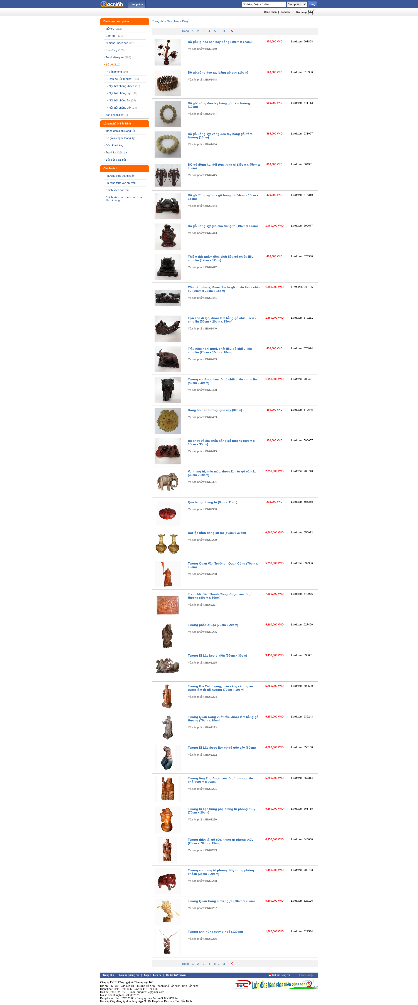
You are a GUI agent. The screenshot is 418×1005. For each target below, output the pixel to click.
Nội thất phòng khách (124, 86)
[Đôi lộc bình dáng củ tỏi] (168, 555)
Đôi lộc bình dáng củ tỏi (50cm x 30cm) (217, 532)
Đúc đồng (115, 50)
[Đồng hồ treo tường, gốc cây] (168, 432)
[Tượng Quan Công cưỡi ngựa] (168, 923)
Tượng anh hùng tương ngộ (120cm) (215, 931)
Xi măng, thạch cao (120, 43)
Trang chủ (158, 21)
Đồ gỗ (113, 64)
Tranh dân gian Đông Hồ (120, 131)
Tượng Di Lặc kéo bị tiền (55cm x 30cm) (217, 655)
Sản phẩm (137, 4)
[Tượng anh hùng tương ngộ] (168, 954)
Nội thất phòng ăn (122, 100)
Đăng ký (285, 12)
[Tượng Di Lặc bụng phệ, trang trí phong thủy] (168, 831)
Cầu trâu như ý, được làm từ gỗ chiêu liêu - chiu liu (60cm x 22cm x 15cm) (224, 289)
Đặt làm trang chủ (281, 974)
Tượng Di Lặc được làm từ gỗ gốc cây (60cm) (222, 747)
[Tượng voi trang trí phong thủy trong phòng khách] (168, 893)
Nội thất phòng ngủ (123, 93)
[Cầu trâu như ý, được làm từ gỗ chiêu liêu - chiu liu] (168, 310)
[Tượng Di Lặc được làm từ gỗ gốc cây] (168, 770)
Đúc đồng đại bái (116, 159)
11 (223, 31)
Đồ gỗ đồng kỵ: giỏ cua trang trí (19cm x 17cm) (223, 226)
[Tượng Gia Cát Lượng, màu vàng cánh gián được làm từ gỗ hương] (168, 709)
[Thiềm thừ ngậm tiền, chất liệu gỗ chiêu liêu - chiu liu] (168, 279)
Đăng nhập (270, 12)
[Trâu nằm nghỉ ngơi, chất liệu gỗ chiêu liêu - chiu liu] (168, 371)
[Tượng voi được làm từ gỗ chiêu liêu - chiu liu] (168, 402)
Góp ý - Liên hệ (152, 974)
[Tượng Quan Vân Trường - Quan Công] (168, 586)
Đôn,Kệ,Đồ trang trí (124, 79)
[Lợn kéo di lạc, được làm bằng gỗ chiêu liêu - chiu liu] (168, 340)
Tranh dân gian (118, 57)
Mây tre (114, 28)
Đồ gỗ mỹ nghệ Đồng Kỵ (120, 138)
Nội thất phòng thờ (123, 107)
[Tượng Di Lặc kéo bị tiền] (168, 678)
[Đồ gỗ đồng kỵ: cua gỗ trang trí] (168, 218)
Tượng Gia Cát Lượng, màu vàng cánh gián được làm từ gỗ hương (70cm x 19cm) (220, 687)
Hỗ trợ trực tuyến (176, 974)
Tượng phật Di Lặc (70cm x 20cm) (213, 625)
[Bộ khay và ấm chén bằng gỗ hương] (168, 463)
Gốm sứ (114, 35)
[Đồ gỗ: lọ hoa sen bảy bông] (168, 64)
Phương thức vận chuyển (121, 183)
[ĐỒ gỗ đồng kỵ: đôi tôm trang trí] (168, 187)
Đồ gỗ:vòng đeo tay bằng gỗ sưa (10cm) (218, 72)
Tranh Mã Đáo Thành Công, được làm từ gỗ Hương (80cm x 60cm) (220, 595)
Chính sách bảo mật (117, 190)
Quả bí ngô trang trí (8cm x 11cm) (212, 502)
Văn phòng (118, 71)
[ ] (306, 974)
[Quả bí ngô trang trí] (168, 524)
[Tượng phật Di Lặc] (168, 647)
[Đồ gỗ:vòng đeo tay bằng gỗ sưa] (168, 95)
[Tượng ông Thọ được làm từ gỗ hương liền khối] (168, 801)
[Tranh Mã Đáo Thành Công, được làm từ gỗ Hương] (168, 616)
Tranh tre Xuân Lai (117, 152)
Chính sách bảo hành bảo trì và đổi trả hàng (124, 199)
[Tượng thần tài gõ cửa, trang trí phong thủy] (168, 862)
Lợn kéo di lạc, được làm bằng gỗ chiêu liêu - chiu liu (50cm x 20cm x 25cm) (222, 319)
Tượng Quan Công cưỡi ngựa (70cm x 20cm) (221, 901)
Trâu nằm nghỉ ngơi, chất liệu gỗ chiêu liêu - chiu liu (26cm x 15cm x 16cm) (221, 350)
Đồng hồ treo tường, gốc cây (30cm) (215, 410)
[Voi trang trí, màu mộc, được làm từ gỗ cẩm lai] (168, 494)
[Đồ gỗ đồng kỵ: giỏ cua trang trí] (168, 248)
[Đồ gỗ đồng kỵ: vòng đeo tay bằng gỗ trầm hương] (168, 156)
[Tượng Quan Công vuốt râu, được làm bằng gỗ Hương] (168, 739)
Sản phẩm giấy (117, 114)
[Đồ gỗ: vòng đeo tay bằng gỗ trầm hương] (168, 126)
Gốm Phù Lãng (114, 145)
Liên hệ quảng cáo (129, 974)
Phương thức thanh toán (120, 175)
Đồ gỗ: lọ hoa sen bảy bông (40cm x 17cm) (220, 42)
